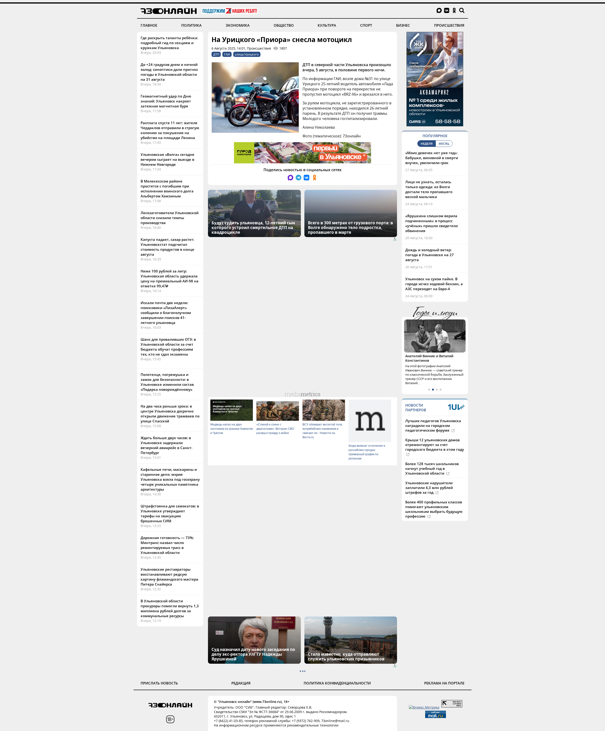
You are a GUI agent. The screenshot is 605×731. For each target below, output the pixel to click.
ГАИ (227, 54)
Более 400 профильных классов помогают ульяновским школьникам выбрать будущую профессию (433, 509)
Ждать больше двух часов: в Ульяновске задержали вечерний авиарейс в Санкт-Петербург (166, 445)
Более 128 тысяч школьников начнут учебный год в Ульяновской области (432, 468)
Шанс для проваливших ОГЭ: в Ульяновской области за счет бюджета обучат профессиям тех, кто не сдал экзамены (168, 347)
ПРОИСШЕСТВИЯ (449, 25)
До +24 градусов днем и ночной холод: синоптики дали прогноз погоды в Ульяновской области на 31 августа (169, 72)
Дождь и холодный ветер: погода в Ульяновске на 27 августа (429, 254)
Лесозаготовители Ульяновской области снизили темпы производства (170, 217)
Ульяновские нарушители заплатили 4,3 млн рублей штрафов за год (429, 487)
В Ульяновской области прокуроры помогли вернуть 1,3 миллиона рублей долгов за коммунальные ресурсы (170, 608)
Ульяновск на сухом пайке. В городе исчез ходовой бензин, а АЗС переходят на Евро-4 (434, 283)
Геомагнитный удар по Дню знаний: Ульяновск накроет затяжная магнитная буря (166, 101)
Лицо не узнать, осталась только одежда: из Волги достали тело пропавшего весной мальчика (428, 189)
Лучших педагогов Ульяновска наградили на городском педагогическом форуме (433, 425)
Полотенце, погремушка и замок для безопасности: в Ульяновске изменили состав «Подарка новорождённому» (167, 382)
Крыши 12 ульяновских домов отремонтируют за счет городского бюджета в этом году (434, 445)
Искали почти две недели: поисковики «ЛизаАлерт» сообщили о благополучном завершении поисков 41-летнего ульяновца (166, 312)
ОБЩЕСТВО (284, 25)
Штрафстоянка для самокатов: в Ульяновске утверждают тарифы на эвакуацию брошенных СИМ (170, 513)
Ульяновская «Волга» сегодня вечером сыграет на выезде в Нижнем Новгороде (167, 159)
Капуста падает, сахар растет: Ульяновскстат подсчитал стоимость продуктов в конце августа (167, 247)
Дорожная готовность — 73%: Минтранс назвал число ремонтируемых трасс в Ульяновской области (167, 545)
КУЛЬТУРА (327, 25)
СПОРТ (366, 25)
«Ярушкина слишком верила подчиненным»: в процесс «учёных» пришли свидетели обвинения (431, 223)
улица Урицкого (247, 54)
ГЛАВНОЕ (149, 25)
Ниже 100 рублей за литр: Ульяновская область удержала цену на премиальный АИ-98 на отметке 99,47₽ (170, 278)
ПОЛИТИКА (191, 25)
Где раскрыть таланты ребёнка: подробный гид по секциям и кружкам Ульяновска (169, 42)
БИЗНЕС (403, 25)
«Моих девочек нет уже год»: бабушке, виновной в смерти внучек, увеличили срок (431, 157)
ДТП (216, 54)
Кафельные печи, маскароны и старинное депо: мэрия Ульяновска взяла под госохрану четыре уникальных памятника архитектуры (170, 479)
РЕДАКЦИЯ (241, 683)
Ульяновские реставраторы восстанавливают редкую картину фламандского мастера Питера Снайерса (169, 576)
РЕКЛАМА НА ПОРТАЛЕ (444, 683)
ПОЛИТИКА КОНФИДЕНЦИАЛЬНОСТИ (337, 683)
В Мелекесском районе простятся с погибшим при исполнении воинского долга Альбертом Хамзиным (167, 188)
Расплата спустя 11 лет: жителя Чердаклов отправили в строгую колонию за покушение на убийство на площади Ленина (170, 130)
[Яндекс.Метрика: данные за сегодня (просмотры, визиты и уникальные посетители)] (424, 707)
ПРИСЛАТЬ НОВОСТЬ (159, 683)
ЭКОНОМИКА (238, 25)
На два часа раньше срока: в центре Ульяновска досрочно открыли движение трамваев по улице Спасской (170, 413)
